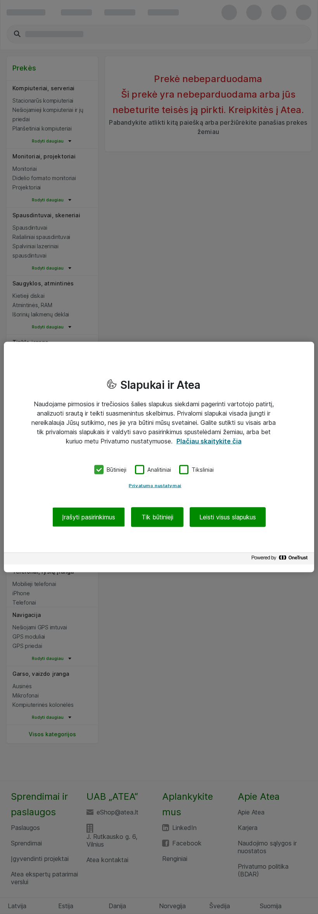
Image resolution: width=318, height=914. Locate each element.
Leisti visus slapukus (227, 517)
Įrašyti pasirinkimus (88, 517)
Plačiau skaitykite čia (209, 441)
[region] (159, 457)
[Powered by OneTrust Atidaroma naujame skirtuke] (280, 559)
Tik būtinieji (157, 517)
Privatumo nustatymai (155, 485)
